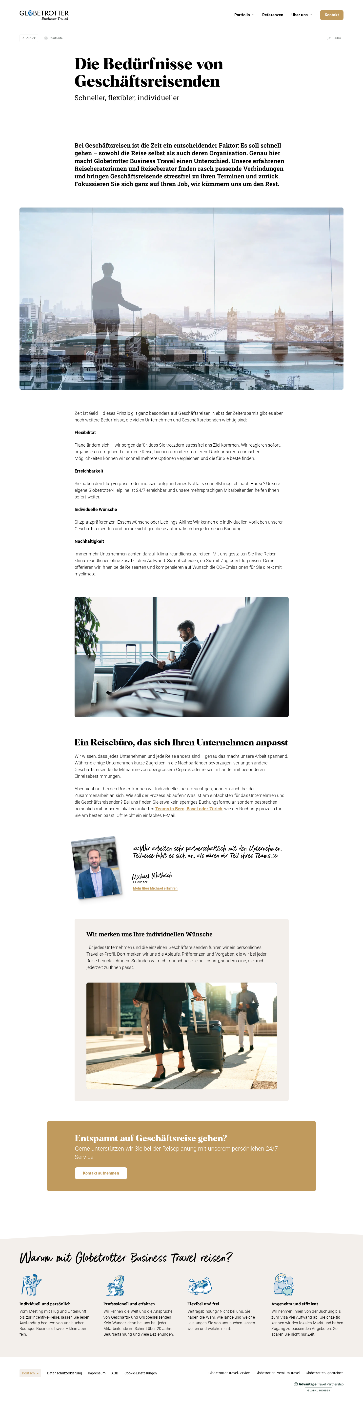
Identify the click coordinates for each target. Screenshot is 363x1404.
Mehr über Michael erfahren (155, 888)
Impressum (96, 1373)
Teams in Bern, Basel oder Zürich (188, 808)
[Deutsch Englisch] (30, 1373)
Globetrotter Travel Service (229, 1373)
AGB (114, 1373)
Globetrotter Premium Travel (278, 1373)
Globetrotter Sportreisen (324, 1373)
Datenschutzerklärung (64, 1373)
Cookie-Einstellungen (140, 1373)
